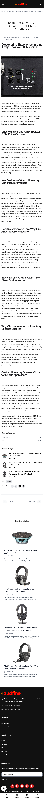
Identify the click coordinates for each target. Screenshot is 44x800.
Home (3, 11)
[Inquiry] (40, 4)
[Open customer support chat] (4, 788)
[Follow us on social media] (12, 786)
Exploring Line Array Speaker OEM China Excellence (27, 11)
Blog (8, 11)
